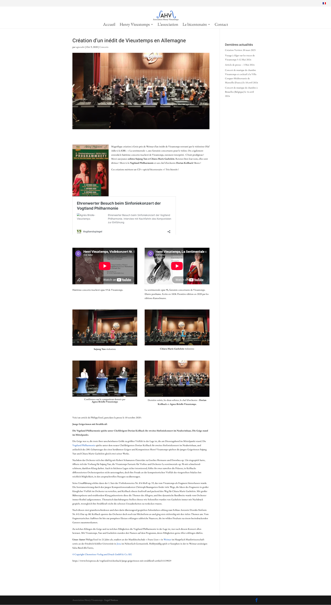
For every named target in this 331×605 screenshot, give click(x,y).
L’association (168, 25)
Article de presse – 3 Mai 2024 (240, 64)
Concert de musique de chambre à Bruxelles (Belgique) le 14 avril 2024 (241, 91)
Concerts (103, 46)
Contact (221, 25)
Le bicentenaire (195, 25)
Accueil (109, 25)
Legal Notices (111, 600)
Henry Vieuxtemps (135, 25)
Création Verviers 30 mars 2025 (240, 50)
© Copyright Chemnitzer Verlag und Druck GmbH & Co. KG (102, 554)
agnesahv (80, 46)
